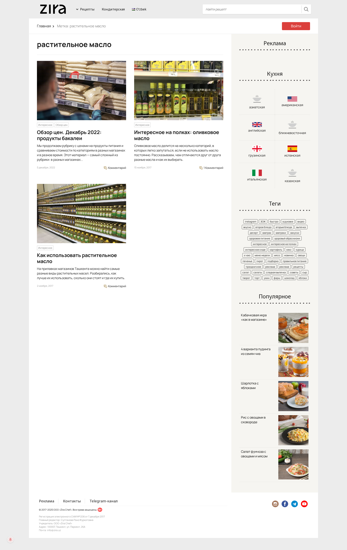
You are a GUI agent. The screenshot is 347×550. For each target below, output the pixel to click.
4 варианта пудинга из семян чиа (255, 351)
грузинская (256, 155)
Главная (44, 26)
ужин (266, 278)
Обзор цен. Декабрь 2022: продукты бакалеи (69, 135)
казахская (292, 181)
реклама (270, 266)
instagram (250, 221)
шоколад (289, 278)
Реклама (46, 501)
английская (257, 130)
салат (245, 272)
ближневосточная (292, 133)
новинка (289, 255)
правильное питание (294, 261)
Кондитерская (113, 9)
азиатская (257, 107)
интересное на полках (283, 244)
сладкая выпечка (276, 272)
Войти (296, 26)
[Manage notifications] (10, 539)
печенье (247, 261)
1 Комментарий (213, 168)
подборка (273, 261)
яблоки (303, 278)
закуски (294, 233)
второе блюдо (263, 227)
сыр (304, 272)
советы (294, 272)
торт (257, 278)
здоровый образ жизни (287, 238)
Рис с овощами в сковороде (253, 419)
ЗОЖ (263, 221)
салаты (257, 272)
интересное (260, 244)
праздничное (253, 266)
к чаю (247, 255)
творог (246, 278)
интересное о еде (255, 249)
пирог (259, 261)
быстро (274, 221)
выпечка (301, 227)
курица (300, 249)
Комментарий (116, 168)
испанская (292, 155)
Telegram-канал (104, 501)
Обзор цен (61, 125)
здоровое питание (259, 238)
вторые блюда (284, 227)
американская (292, 105)
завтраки (281, 233)
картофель (276, 249)
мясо (277, 255)
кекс (289, 249)
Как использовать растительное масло (77, 258)
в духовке (288, 221)
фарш (277, 278)
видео (300, 221)
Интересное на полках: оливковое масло (176, 135)
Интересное (45, 125)
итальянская (257, 179)
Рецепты (87, 9)
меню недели (262, 255)
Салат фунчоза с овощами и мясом (254, 453)
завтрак (266, 233)
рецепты (298, 266)
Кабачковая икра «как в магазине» (254, 317)
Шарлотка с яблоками (250, 385)
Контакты (72, 501)
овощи (301, 255)
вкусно (247, 227)
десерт (254, 233)
